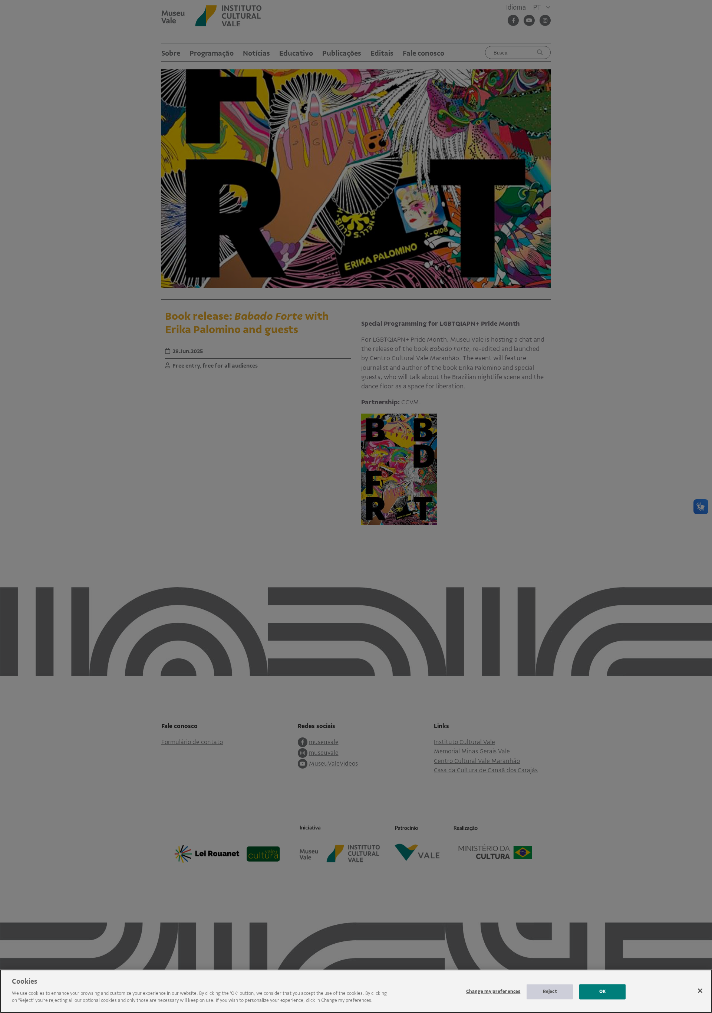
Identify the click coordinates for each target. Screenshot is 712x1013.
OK (602, 991)
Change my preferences (493, 991)
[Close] (700, 991)
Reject (550, 991)
